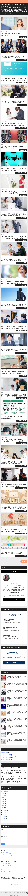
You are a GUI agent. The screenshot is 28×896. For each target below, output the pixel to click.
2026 (4, 791)
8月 (3, 793)
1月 (3, 807)
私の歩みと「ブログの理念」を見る (14, 599)
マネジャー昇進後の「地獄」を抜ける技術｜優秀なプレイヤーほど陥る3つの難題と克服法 (17, 719)
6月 (3, 797)
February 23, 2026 (14, 783)
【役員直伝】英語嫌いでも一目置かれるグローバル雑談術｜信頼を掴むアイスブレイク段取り (17, 726)
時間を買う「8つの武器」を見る (14, 662)
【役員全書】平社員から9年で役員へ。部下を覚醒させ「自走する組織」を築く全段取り (17, 740)
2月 (3, 805)
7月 (3, 795)
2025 (4, 810)
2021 (4, 819)
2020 (4, 821)
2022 (4, 816)
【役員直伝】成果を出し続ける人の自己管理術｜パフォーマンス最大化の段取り (17, 683)
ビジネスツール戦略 (21, 82)
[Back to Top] (26, 893)
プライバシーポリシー (6, 871)
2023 (4, 814)
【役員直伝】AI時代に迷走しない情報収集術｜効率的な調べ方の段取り (17, 676)
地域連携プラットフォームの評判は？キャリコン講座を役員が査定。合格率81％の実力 (17, 733)
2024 (4, 812)
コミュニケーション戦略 (20, 127)
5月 (3, 799)
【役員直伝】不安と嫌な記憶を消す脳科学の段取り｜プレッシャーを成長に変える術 (17, 691)
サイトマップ (4, 869)
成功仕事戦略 (23, 37)
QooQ (16, 895)
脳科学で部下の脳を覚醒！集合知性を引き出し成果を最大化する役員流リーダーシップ (17, 705)
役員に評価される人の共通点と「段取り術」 (10, 628)
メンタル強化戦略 (22, 105)
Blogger (16, 884)
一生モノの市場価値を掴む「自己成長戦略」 (9, 620)
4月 (3, 801)
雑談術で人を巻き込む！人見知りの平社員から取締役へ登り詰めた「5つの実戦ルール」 (17, 698)
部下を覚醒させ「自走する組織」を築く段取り (10, 636)
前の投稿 (24, 561)
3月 (3, 803)
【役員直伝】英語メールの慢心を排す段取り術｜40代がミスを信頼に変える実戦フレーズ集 (17, 712)
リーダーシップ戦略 (21, 59)
